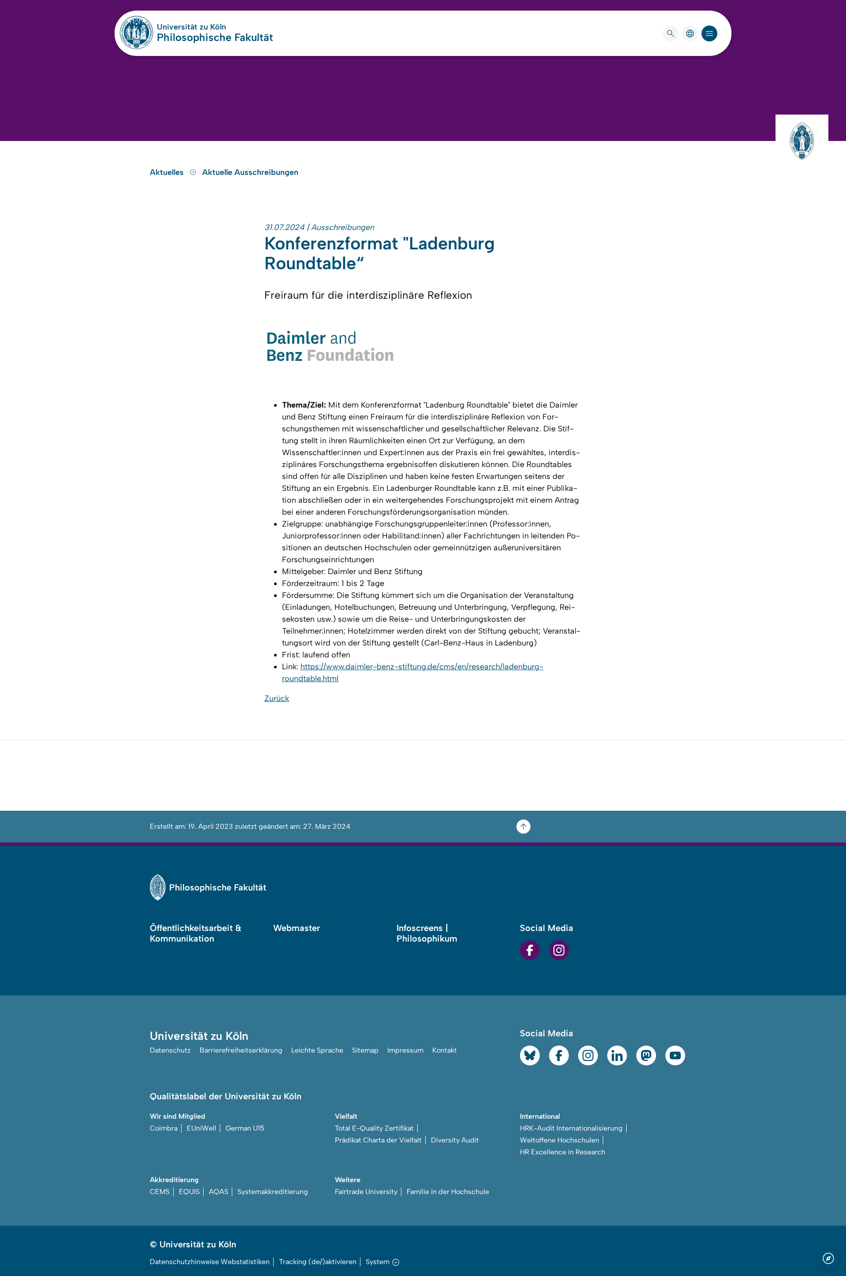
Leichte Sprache (317, 1050)
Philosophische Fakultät (215, 37)
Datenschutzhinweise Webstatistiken (210, 1261)
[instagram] (559, 950)
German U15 (245, 1128)
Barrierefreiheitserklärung (241, 1050)
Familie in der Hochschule (448, 1191)
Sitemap (365, 1050)
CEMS (160, 1191)
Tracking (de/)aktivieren (317, 1261)
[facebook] (530, 950)
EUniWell (201, 1128)
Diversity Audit (455, 1140)
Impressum (405, 1050)
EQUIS (189, 1191)
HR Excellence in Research (562, 1152)
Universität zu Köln (215, 27)
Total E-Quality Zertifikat (374, 1128)
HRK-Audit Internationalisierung (571, 1128)
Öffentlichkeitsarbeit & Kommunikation (195, 933)
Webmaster (296, 928)
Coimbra (164, 1128)
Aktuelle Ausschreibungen (250, 172)
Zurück (276, 698)
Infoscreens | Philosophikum (427, 933)
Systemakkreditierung (272, 1191)
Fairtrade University (366, 1191)
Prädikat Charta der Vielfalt (378, 1140)
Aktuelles (168, 172)
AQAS (218, 1191)
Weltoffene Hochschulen (559, 1140)
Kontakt (444, 1050)
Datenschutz (170, 1050)
